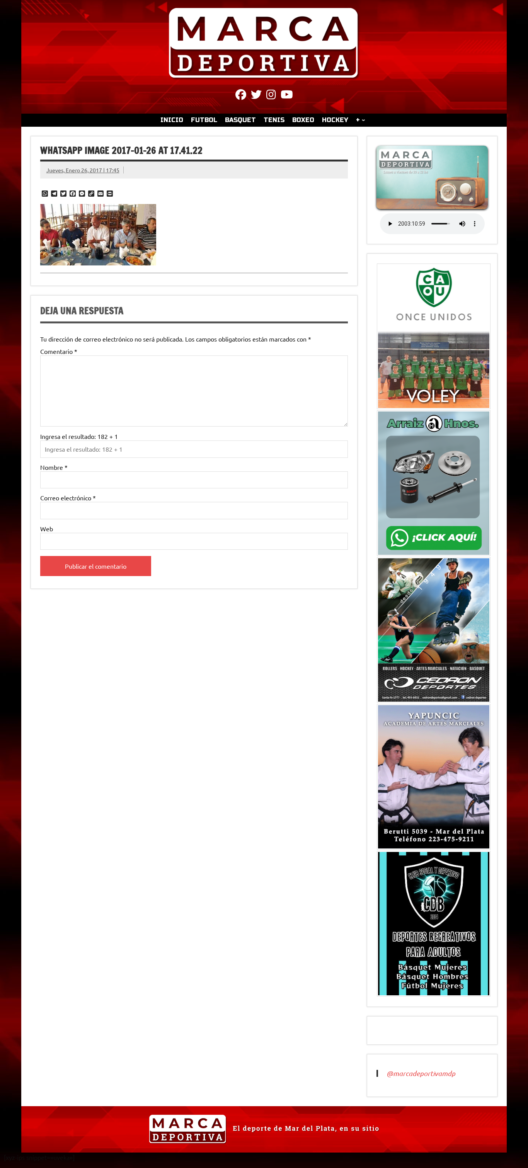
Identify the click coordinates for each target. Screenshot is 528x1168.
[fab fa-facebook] (240, 96)
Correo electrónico (68, 498)
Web (46, 528)
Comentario (58, 351)
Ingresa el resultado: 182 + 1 (79, 436)
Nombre (54, 467)
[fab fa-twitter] (256, 96)
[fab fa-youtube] (287, 96)
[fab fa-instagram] (271, 96)
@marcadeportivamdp (421, 1073)
